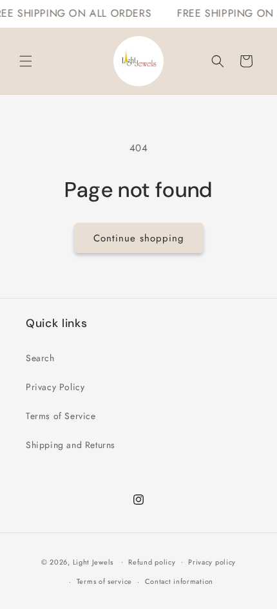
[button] (26, 61)
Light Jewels (93, 561)
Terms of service (104, 581)
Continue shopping (138, 238)
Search (40, 357)
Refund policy (151, 562)
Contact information (179, 581)
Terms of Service (61, 415)
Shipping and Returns (70, 444)
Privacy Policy (55, 386)
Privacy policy (212, 562)
